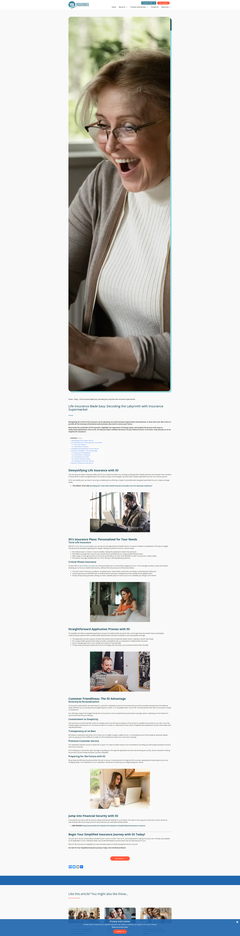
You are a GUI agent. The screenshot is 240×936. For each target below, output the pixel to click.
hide (80, 438)
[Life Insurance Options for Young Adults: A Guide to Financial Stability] (84, 915)
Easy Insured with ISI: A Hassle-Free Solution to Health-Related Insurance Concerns (114, 826)
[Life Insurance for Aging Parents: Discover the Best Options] (156, 915)
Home (114, 7)
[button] (120, 858)
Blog (76, 399)
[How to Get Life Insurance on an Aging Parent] (120, 915)
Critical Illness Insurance (87, 566)
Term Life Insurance (82, 546)
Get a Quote (163, 3)
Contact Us (155, 7)
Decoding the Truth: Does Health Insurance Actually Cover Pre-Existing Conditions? (121, 486)
